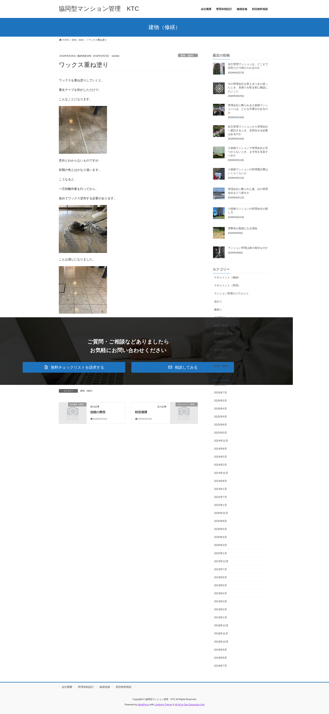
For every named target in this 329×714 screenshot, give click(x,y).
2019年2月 (220, 609)
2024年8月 (220, 448)
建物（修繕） (187, 55)
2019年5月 (220, 585)
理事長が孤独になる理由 (242, 228)
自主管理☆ (220, 357)
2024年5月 (220, 456)
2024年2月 (220, 464)
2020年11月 (221, 512)
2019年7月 (220, 569)
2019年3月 (220, 601)
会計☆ (218, 301)
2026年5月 (220, 400)
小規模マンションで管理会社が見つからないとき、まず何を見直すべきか (248, 151)
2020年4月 (220, 537)
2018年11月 (221, 633)
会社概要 (67, 686)
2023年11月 (221, 472)
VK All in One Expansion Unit (189, 704)
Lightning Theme (163, 704)
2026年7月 (220, 392)
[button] (74, 367)
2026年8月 (220, 384)
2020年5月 (220, 529)
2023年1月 (220, 488)
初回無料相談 (124, 686)
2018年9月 (220, 649)
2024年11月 (221, 440)
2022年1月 (220, 504)
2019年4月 (220, 593)
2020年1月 (220, 553)
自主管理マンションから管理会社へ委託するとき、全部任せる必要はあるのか (248, 130)
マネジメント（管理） (227, 285)
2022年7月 (220, 496)
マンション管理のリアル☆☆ (231, 293)
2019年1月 (220, 617)
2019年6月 (220, 577)
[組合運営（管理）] (72, 410)
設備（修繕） (222, 365)
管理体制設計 (86, 686)
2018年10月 (221, 641)
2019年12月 (221, 561)
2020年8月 (220, 521)
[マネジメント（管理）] (184, 410)
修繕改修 (104, 686)
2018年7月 (220, 665)
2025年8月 (220, 424)
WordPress (143, 704)
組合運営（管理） (224, 349)
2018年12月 (221, 625)
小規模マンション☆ (226, 317)
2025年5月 (220, 432)
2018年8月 (220, 657)
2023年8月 (220, 480)
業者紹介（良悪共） (226, 333)
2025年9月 (220, 416)
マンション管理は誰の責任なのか (248, 247)
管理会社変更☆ (223, 341)
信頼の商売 (97, 412)
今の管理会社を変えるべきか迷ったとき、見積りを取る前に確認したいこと (248, 87)
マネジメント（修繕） (227, 277)
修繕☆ (218, 309)
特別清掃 (141, 412)
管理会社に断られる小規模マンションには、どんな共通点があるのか (248, 109)
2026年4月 (220, 408)
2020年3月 (220, 545)
